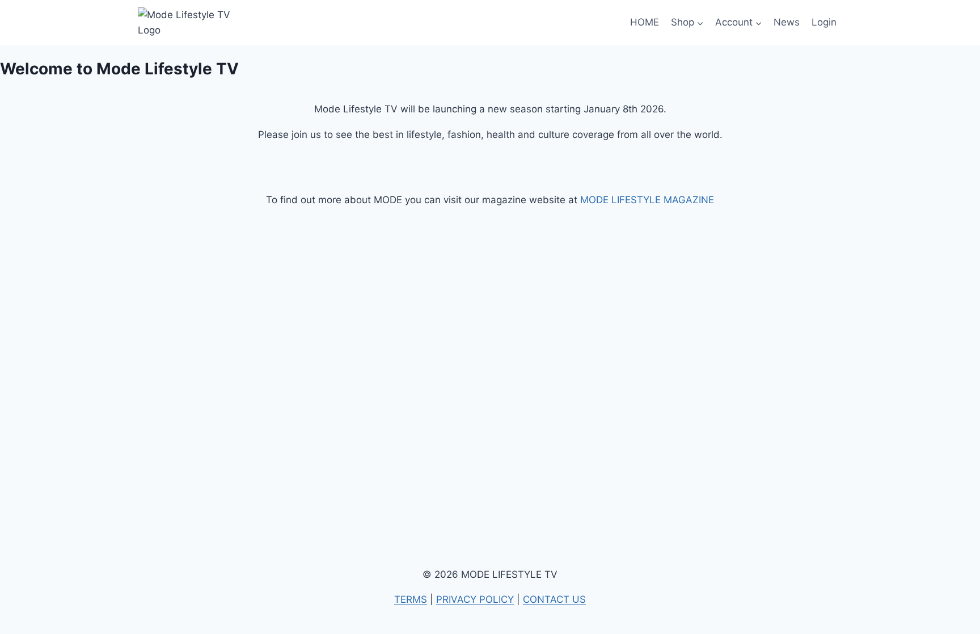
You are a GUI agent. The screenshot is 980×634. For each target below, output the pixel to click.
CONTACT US (554, 599)
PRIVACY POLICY (475, 599)
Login (824, 22)
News (787, 22)
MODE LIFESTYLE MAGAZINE (647, 199)
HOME (644, 22)
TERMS (410, 599)
